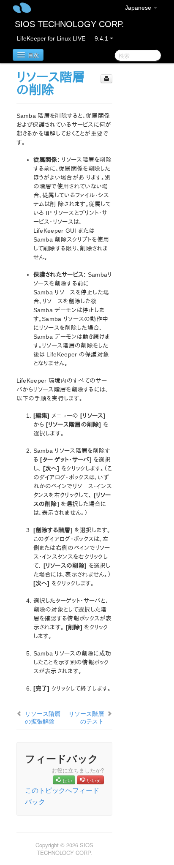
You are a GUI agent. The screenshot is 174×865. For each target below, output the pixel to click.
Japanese (139, 7)
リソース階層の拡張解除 (42, 717)
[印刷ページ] (106, 78)
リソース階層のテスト (86, 717)
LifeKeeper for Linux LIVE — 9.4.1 (63, 38)
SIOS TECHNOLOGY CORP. (69, 24)
